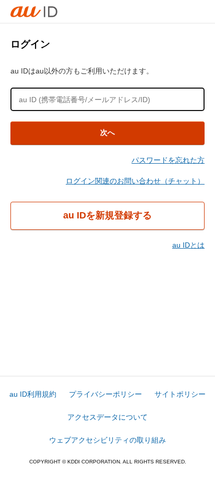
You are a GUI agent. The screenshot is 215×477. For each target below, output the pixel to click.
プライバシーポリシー (105, 394)
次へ (107, 132)
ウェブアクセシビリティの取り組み (107, 440)
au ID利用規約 (32, 394)
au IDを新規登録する (107, 215)
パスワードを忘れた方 (168, 160)
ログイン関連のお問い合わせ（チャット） (135, 181)
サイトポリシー (180, 394)
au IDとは (188, 245)
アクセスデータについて (107, 417)
